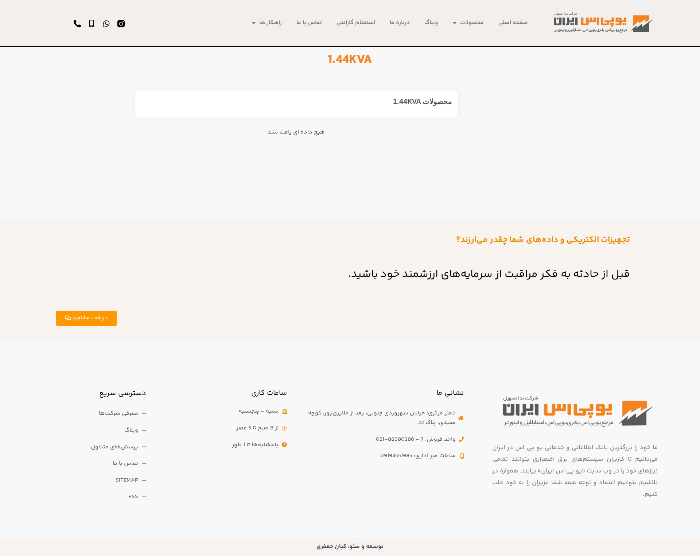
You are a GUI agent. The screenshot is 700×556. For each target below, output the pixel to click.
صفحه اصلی (513, 22)
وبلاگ (431, 22)
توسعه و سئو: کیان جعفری (349, 546)
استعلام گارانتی (356, 22)
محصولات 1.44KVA (422, 101)
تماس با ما (309, 22)
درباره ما (400, 22)
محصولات (472, 22)
